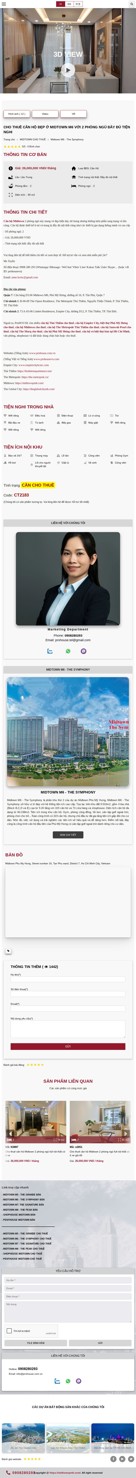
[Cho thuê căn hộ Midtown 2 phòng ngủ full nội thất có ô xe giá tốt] (100, 1122)
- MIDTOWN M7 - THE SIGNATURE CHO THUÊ (27, 1243)
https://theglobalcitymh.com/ (39, 389)
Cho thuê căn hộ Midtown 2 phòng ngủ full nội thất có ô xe (35, 1153)
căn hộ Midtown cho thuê (30, 327)
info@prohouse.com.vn (29, 1373)
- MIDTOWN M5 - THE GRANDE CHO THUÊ (25, 1233)
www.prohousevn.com (46, 359)
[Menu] (4, 4)
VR (73, 113)
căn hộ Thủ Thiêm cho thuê (57, 322)
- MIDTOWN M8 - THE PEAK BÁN (20, 1210)
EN (69, 4)
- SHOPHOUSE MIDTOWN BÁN (18, 1214)
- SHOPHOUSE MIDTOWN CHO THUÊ (22, 1253)
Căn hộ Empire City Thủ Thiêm (23, 1447)
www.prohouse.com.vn (42, 353)
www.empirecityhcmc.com (34, 365)
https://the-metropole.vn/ (35, 377)
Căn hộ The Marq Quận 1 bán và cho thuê (112, 1446)
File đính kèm (35, 1343)
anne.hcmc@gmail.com (25, 277)
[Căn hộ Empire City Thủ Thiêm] (23, 1437)
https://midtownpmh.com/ (29, 383)
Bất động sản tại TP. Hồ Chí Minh (68, 1447)
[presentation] (10, 1133)
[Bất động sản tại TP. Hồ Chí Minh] (68, 1437)
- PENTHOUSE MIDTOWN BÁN (18, 1220)
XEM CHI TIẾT (68, 834)
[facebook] (57, 1381)
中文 (78, 4)
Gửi (68, 1046)
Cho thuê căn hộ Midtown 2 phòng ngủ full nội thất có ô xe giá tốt (100, 1153)
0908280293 (28, 1369)
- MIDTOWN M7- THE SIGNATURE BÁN (23, 1204)
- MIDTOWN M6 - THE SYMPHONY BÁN (23, 1199)
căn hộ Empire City (87, 322)
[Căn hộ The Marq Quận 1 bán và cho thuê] (112, 1437)
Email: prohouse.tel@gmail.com (68, 640)
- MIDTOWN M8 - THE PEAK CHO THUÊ (23, 1248)
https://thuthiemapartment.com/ (35, 371)
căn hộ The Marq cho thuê (26, 331)
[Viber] (78, 1381)
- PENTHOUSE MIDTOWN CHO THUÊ (22, 1259)
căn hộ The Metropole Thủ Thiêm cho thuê (73, 327)
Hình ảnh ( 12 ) (16, 113)
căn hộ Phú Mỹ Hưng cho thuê (62, 331)
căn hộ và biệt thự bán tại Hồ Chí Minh (105, 331)
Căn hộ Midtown (14, 221)
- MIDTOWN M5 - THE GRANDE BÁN (21, 1194)
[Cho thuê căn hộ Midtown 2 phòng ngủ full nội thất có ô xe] (35, 1122)
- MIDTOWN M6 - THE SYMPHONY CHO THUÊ (27, 1238)
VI (60, 4)
